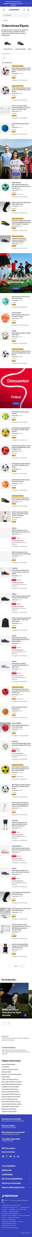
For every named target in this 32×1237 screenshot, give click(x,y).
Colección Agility (20, 49)
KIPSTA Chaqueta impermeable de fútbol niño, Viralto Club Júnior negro (21, 619)
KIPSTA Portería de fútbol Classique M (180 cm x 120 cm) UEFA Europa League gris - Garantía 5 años (21, 927)
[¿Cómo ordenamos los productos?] (2, 63)
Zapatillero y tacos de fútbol (10, 1086)
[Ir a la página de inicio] (14, 10)
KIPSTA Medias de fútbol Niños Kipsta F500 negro (21, 893)
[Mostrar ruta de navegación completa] (2, 20)
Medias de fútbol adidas (9, 1109)
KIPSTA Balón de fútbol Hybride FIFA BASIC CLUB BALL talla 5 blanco (21, 786)
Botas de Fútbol (6, 1072)
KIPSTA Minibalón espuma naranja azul (20, 708)
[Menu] (4, 10)
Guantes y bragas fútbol (9, 1111)
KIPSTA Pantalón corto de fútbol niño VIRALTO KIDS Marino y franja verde (19, 824)
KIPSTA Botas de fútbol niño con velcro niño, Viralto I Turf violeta (20, 572)
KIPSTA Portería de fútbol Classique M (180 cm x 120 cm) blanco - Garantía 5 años (21, 107)
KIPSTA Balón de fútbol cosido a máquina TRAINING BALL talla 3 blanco (21, 352)
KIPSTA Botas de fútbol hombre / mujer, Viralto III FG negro (21, 596)
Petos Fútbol (5, 1067)
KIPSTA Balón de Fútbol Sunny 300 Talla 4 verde (21, 297)
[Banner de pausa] (26, 3)
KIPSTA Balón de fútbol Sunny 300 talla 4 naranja (21, 315)
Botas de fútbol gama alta (9, 1099)
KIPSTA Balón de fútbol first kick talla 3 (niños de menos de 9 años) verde (21, 186)
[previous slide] (4, 1023)
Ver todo (16, 403)
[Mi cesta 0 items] (28, 10)
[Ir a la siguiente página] (22, 966)
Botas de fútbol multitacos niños (12, 1104)
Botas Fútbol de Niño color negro (12, 1081)
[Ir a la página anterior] (10, 966)
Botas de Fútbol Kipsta (8, 1064)
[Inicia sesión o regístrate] (24, 10)
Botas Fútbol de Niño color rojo (11, 1094)
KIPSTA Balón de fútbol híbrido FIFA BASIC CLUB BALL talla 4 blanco (21, 465)
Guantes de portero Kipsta (10, 1069)
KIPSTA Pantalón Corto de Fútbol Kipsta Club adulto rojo (21, 531)
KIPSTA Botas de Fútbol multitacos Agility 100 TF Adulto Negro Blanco (19, 240)
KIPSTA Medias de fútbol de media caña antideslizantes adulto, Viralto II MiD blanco (20, 804)
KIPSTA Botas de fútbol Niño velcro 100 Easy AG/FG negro (20, 498)
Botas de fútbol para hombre (10, 1091)
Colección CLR (7, 49)
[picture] (5, 70)
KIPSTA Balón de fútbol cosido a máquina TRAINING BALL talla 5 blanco (21, 89)
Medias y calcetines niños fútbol (11, 1074)
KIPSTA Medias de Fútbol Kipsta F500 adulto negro (21, 203)
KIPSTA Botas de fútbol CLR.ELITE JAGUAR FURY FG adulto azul (20, 665)
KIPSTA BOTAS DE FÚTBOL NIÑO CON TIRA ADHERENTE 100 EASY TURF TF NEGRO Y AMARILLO (21, 222)
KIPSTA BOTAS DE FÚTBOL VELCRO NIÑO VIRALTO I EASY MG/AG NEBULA (21, 639)
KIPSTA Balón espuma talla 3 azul (20, 124)
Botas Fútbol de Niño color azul (11, 1101)
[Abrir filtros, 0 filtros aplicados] (4, 58)
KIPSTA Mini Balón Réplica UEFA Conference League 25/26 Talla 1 (21, 745)
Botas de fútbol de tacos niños (11, 1096)
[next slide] (8, 1023)
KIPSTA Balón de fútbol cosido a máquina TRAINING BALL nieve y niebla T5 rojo (21, 447)
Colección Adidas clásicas (10, 1079)
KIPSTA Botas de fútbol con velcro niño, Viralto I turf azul (20, 871)
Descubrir (16, 174)
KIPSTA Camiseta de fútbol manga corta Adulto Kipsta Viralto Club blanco (20, 513)
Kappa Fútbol (6, 1077)
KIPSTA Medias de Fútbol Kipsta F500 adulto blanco (21, 909)
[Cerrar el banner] (29, 3)
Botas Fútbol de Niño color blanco (12, 1084)
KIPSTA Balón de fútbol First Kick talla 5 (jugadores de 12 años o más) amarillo (20, 768)
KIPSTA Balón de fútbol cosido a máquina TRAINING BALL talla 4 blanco (21, 69)
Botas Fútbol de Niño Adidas (10, 1106)
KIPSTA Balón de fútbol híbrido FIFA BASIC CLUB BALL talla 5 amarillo (21, 429)
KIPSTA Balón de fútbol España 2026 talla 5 (21, 333)
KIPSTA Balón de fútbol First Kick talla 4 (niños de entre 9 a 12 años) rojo (21, 691)
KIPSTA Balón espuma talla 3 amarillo (20, 412)
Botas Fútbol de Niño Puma (10, 1089)
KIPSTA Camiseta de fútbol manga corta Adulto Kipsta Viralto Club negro (20, 946)
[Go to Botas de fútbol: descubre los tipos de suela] (25, 1015)
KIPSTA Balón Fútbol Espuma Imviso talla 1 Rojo (20, 726)
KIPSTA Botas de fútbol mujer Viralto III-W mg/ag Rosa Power (21, 849)
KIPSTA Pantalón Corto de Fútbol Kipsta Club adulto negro (21, 553)
